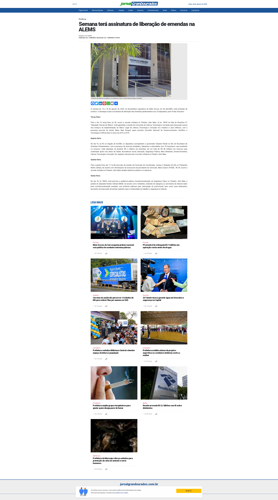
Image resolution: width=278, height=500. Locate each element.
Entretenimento (153, 10)
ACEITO (189, 491)
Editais (130, 10)
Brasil (165, 10)
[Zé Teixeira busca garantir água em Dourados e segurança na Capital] (164, 275)
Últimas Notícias (97, 10)
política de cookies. (122, 493)
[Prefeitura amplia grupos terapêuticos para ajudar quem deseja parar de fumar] (114, 383)
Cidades (121, 10)
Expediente (195, 10)
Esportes (140, 10)
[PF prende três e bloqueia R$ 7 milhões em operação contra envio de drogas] (164, 222)
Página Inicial (83, 10)
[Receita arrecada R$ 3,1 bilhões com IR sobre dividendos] (164, 383)
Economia (183, 10)
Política (173, 10)
